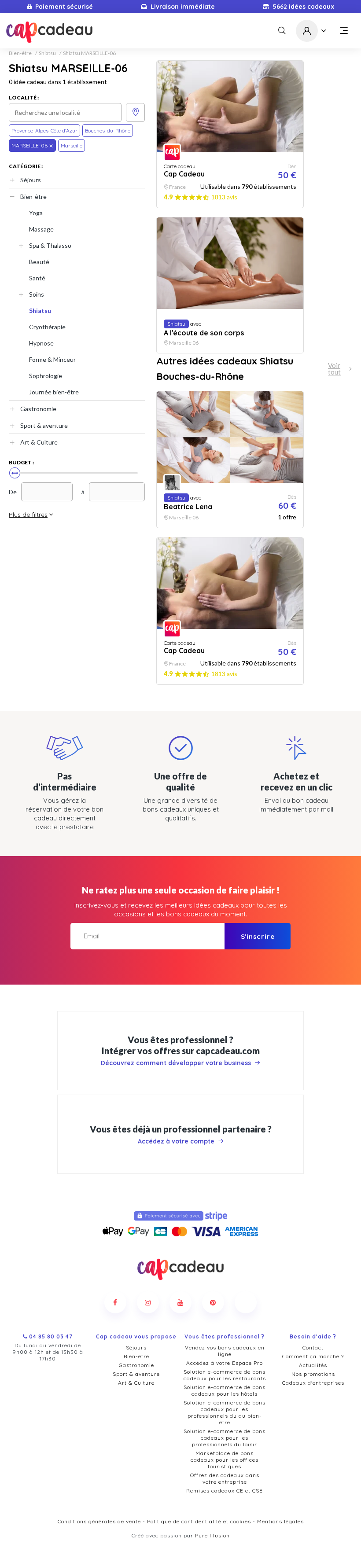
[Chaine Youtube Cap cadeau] (180, 1302)
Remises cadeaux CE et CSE (224, 1490)
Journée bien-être (54, 392)
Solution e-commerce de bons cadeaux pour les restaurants (225, 1375)
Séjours (30, 180)
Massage (41, 229)
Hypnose (41, 343)
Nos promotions (313, 1374)
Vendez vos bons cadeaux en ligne (225, 1350)
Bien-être (20, 53)
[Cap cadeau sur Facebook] (115, 1302)
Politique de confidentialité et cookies (199, 1521)
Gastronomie (38, 408)
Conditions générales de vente (99, 1521)
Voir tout (334, 368)
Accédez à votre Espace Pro (224, 1363)
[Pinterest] (213, 1302)
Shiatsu (47, 53)
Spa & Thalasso (50, 245)
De (13, 492)
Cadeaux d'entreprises (313, 1382)
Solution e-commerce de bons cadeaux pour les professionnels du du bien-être (224, 1412)
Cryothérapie (47, 327)
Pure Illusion (212, 1535)
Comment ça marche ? (313, 1356)
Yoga (36, 213)
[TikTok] (246, 1302)
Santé (37, 278)
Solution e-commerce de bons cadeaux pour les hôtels (224, 1390)
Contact (313, 1347)
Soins (36, 294)
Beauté (39, 261)
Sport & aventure (44, 425)
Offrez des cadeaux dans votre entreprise (224, 1478)
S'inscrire (258, 936)
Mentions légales (280, 1521)
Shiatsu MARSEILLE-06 (89, 53)
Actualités (313, 1365)
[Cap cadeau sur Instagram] (148, 1302)
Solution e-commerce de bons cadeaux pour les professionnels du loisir (224, 1438)
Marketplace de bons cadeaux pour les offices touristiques (224, 1460)
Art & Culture (39, 442)
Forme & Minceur (52, 359)
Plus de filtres (28, 514)
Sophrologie (45, 375)
